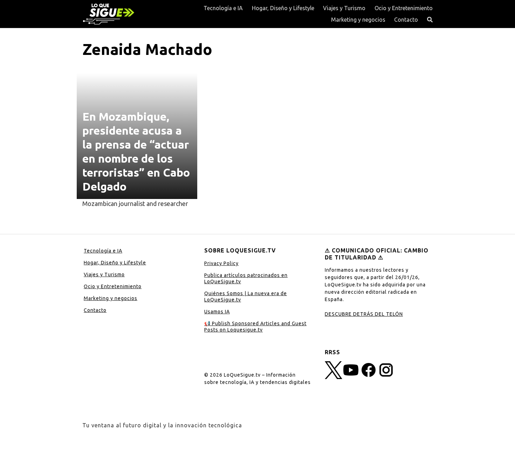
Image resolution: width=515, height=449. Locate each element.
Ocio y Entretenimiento (404, 8)
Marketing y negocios (358, 19)
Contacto (406, 19)
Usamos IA (217, 311)
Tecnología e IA (223, 8)
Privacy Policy (221, 263)
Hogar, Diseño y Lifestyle (283, 8)
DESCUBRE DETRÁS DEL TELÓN (364, 314)
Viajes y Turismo (344, 8)
